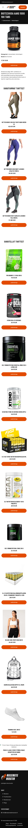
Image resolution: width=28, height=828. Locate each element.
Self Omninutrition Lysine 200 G (14, 548)
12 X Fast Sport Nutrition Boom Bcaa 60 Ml (14, 457)
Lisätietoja (14, 65)
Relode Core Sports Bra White (14, 640)
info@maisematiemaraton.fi (7, 2)
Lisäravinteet (6, 20)
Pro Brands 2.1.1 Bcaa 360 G (14, 275)
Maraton (6, 794)
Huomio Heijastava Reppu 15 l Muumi (14, 685)
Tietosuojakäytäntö (10, 825)
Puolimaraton (7, 797)
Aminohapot (15, 20)
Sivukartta (20, 825)
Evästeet (20, 823)
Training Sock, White (14, 730)
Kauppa (23, 7)
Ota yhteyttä (13, 823)
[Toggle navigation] (3, 7)
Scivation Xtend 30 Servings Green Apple (14, 412)
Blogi (5, 803)
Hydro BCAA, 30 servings (14, 320)
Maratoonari (7, 800)
